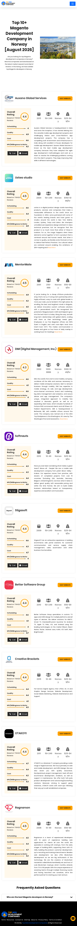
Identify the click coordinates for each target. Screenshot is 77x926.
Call (13, 153)
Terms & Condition (55, 920)
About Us (34, 920)
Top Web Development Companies (35, 923)
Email (24, 153)
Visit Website (65, 98)
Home (4, 920)
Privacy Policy (43, 920)
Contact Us (19, 920)
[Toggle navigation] (72, 4)
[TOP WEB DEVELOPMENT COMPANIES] (8, 3)
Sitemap (27, 920)
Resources (10, 920)
